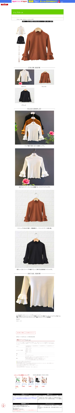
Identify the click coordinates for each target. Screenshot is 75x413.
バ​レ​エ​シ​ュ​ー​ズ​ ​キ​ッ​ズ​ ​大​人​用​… (24, 384)
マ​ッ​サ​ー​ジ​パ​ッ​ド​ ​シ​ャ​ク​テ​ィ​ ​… (17, 384)
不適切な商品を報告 (31, 336)
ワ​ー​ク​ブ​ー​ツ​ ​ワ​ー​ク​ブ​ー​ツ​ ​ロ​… (37, 384)
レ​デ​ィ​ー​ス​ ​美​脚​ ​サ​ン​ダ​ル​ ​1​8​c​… (31, 384)
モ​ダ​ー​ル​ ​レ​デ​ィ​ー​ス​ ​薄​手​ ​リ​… (44, 384)
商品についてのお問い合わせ (22, 336)
